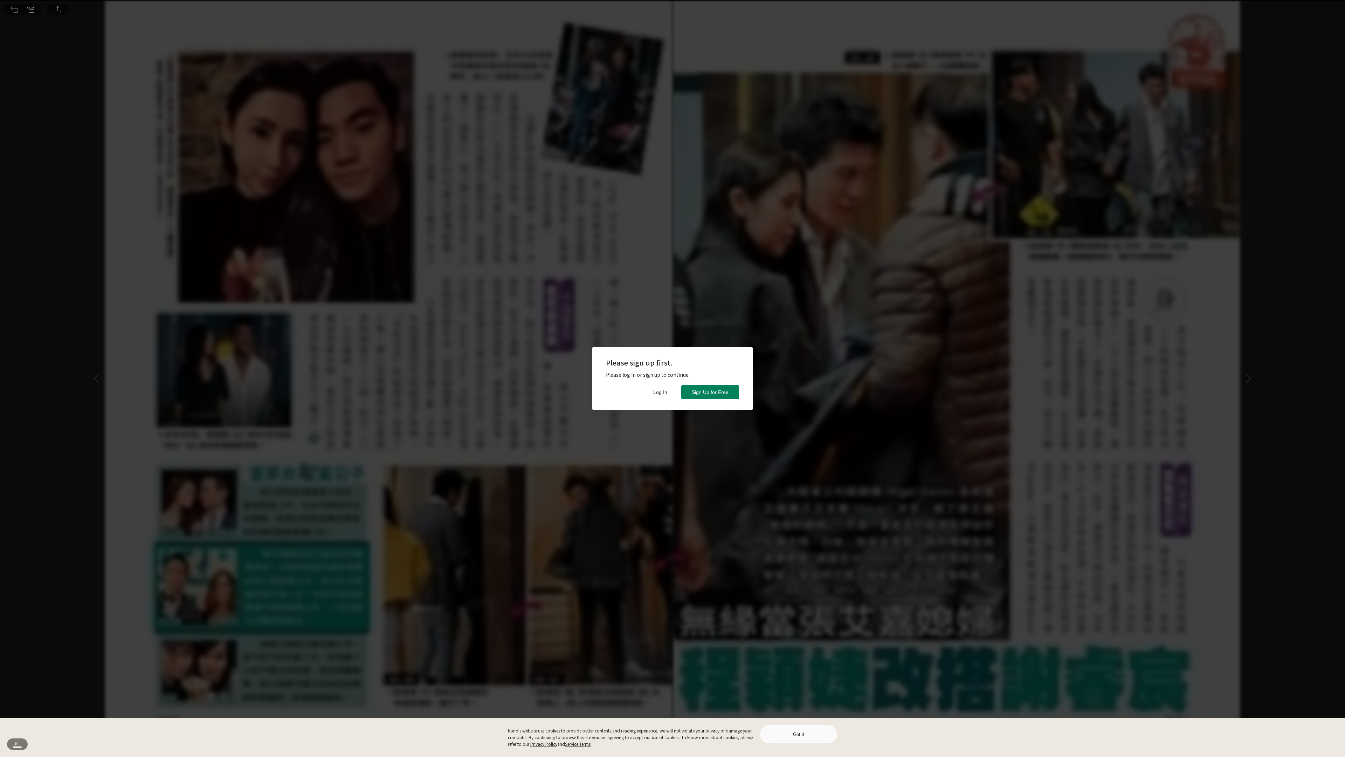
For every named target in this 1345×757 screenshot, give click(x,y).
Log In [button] (660, 392)
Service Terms (578, 744)
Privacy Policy (543, 744)
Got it (798, 734)
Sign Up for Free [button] (710, 392)
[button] (14, 9)
